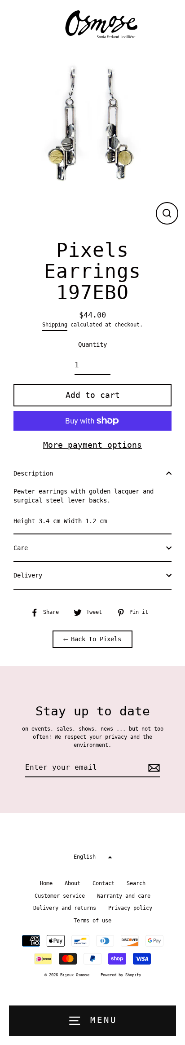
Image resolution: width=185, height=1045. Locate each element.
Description (33, 473)
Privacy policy (130, 908)
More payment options (92, 445)
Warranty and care (123, 896)
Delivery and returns (64, 908)
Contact (103, 883)
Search (136, 883)
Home (46, 883)
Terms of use (92, 920)
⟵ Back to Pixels (92, 639)
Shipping (54, 325)
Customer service (60, 896)
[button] (92, 857)
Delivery (27, 575)
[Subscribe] (152, 767)
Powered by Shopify (121, 975)
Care (20, 547)
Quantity (92, 344)
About (72, 883)
